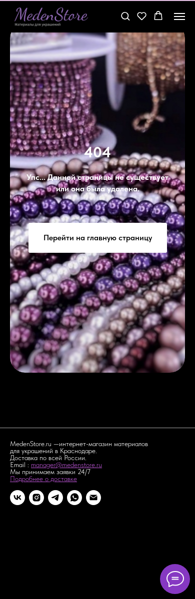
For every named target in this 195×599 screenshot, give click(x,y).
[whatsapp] (74, 497)
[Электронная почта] (93, 497)
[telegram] (55, 497)
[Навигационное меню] (179, 16)
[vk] (17, 497)
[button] (125, 15)
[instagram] (36, 497)
